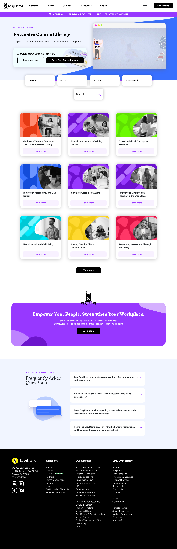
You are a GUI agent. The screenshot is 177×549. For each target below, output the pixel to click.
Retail (115, 498)
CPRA (78, 526)
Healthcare (117, 467)
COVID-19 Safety (84, 505)
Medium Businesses (122, 514)
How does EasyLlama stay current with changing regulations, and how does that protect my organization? (104, 428)
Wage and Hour (83, 511)
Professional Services (122, 477)
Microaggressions (84, 477)
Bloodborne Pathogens (87, 495)
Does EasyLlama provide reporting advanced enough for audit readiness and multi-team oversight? (105, 412)
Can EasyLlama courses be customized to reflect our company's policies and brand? (106, 378)
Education (117, 492)
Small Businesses (120, 511)
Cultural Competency (86, 483)
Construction (118, 489)
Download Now (30, 60)
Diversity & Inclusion (85, 473)
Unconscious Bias (84, 480)
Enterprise (117, 517)
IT (113, 495)
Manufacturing (119, 483)
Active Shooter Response (88, 501)
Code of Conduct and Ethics (89, 520)
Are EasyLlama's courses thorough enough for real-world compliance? (102, 395)
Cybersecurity (82, 489)
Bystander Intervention (86, 470)
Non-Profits (117, 520)
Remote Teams (119, 508)
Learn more (40, 151)
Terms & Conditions (55, 480)
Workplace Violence (85, 492)
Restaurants (118, 486)
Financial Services (120, 480)
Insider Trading (83, 517)
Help (48, 486)
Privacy (49, 483)
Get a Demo (163, 6)
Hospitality (117, 470)
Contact (50, 470)
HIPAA (79, 486)
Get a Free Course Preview (65, 60)
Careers (50, 473)
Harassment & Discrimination (89, 467)
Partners (50, 477)
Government (118, 501)
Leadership (81, 523)
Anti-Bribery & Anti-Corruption (90, 514)
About (49, 467)
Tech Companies (120, 473)
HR (113, 505)
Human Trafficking (84, 508)
